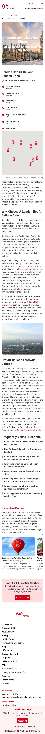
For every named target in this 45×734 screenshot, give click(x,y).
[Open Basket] (42, 3)
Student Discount (10, 654)
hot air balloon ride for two (30, 269)
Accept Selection (17, 726)
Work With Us (8, 668)
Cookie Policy (8, 679)
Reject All (30, 726)
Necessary (11, 731)
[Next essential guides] (42, 534)
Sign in (40, 8)
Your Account (8, 631)
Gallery (5, 635)
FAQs (4, 665)
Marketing (35, 731)
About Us (6, 676)
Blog (4, 646)
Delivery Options (9, 661)
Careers (5, 683)
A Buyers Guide (9, 628)
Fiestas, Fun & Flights (12, 643)
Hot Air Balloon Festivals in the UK (25, 430)
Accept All (22, 721)
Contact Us (7, 624)
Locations (13, 15)
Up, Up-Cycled (8, 639)
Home (4, 15)
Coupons (6, 657)
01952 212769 (22, 597)
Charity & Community (12, 672)
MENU (31, 4)
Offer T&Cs (7, 650)
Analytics (24, 731)
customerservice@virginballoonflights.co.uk (21, 697)
